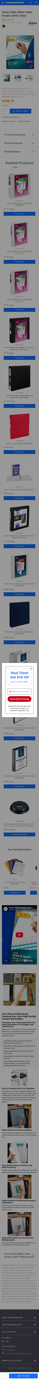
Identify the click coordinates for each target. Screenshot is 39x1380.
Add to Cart (23, 1376)
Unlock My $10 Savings (19, 699)
